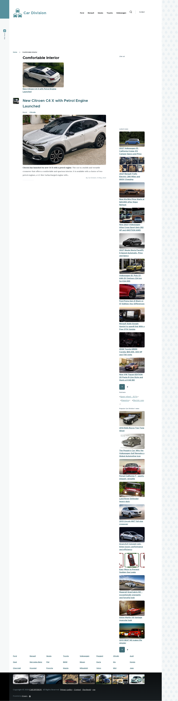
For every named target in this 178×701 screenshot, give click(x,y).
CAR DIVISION (35, 689)
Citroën (33, 112)
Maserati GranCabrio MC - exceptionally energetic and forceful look (130, 595)
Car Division (34, 13)
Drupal (24, 696)
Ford (15, 656)
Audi (132, 656)
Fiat (47, 662)
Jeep (132, 668)
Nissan (82, 662)
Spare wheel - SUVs (128, 396)
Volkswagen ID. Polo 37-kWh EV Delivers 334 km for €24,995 (130, 278)
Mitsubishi (84, 668)
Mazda (65, 668)
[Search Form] (131, 12)
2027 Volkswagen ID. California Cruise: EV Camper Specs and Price (130, 151)
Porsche (49, 668)
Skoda (48, 656)
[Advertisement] (75, 35)
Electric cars (138, 400)
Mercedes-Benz (36, 662)
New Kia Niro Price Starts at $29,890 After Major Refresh (131, 202)
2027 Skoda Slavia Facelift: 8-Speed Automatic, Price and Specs (131, 253)
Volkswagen (84, 656)
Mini (114, 668)
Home (15, 52)
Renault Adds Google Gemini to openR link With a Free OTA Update (132, 326)
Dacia (98, 662)
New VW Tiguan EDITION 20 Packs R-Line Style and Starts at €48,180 (131, 377)
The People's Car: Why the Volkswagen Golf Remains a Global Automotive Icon (131, 453)
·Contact (77, 689)
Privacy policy (66, 689)
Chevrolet (17, 668)
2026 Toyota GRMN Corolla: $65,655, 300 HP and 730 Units (130, 352)
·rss (93, 689)
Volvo (98, 668)
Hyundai (33, 668)
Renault (33, 656)
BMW (65, 662)
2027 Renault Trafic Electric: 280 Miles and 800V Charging (129, 176)
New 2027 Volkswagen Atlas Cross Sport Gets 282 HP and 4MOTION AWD (131, 227)
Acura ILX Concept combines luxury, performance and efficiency (131, 547)
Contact (142, 12)
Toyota (66, 656)
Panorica (125, 400)
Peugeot (99, 656)
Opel (15, 662)
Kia (114, 662)
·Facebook (86, 689)
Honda (132, 662)
